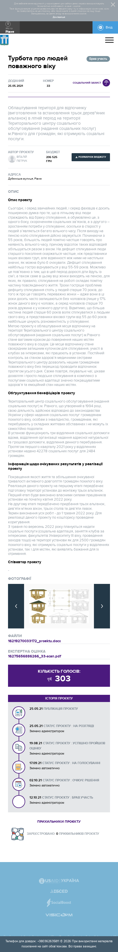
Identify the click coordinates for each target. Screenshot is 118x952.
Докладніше (59, 17)
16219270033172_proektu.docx (34, 641)
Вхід (109, 27)
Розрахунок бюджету (92, 157)
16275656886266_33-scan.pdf (34, 656)
